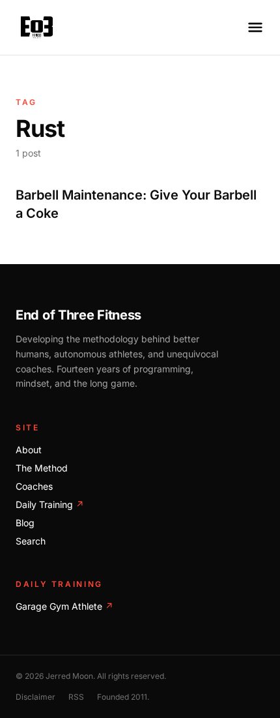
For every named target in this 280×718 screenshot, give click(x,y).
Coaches (34, 486)
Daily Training (50, 504)
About (29, 449)
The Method (42, 467)
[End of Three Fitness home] (37, 27)
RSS (76, 697)
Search (31, 540)
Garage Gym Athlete (64, 606)
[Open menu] (255, 27)
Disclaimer (35, 697)
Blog (25, 522)
